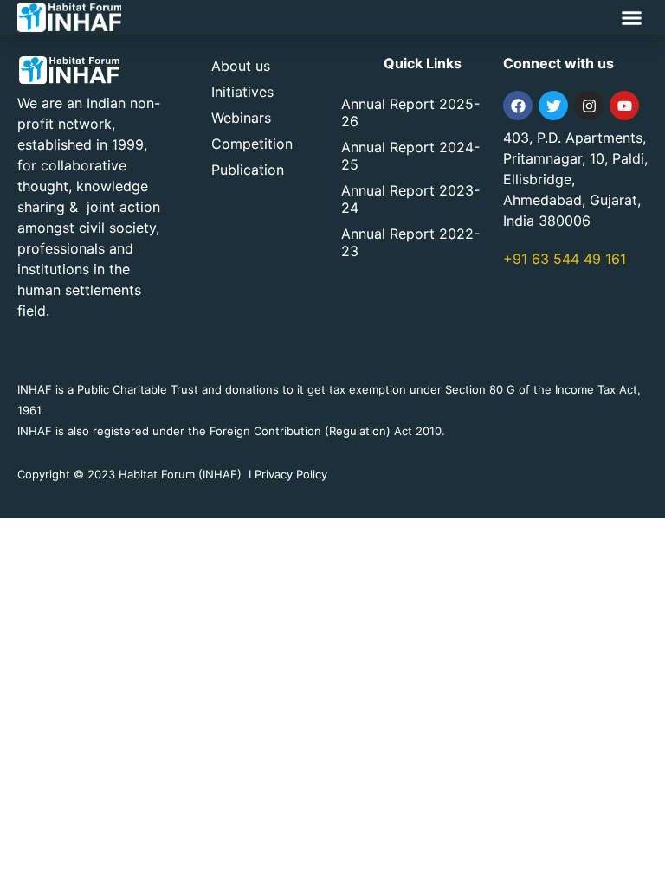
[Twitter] (553, 105)
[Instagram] (589, 105)
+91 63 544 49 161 (564, 258)
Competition (252, 143)
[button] (632, 17)
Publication (247, 169)
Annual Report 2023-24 (410, 199)
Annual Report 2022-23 (410, 242)
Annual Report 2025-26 (410, 112)
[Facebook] (518, 105)
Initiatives (242, 91)
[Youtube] (624, 105)
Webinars (241, 117)
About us (240, 65)
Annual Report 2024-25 (410, 155)
